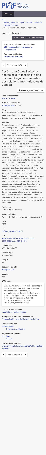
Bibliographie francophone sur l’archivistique (23, 22)
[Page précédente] (3, 65)
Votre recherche (11, 25)
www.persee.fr (8, 269)
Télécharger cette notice (31, 90)
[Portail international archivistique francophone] (23, 5)
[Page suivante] (25, 65)
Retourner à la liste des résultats (29, 38)
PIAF (3, 20)
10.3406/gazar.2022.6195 (12, 231)
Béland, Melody (8, 105)
